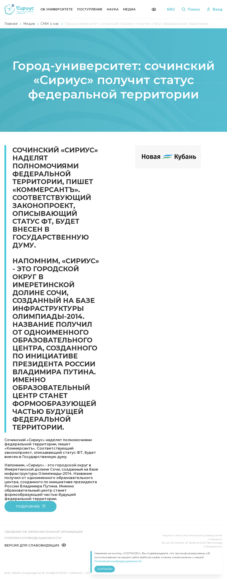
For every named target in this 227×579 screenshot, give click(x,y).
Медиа (129, 9)
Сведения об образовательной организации (43, 531)
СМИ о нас (50, 24)
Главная (11, 24)
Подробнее (28, 506)
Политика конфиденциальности (32, 538)
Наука (113, 9)
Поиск (194, 9)
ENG (171, 9)
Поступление (89, 9)
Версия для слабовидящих (31, 545)
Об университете (56, 9)
